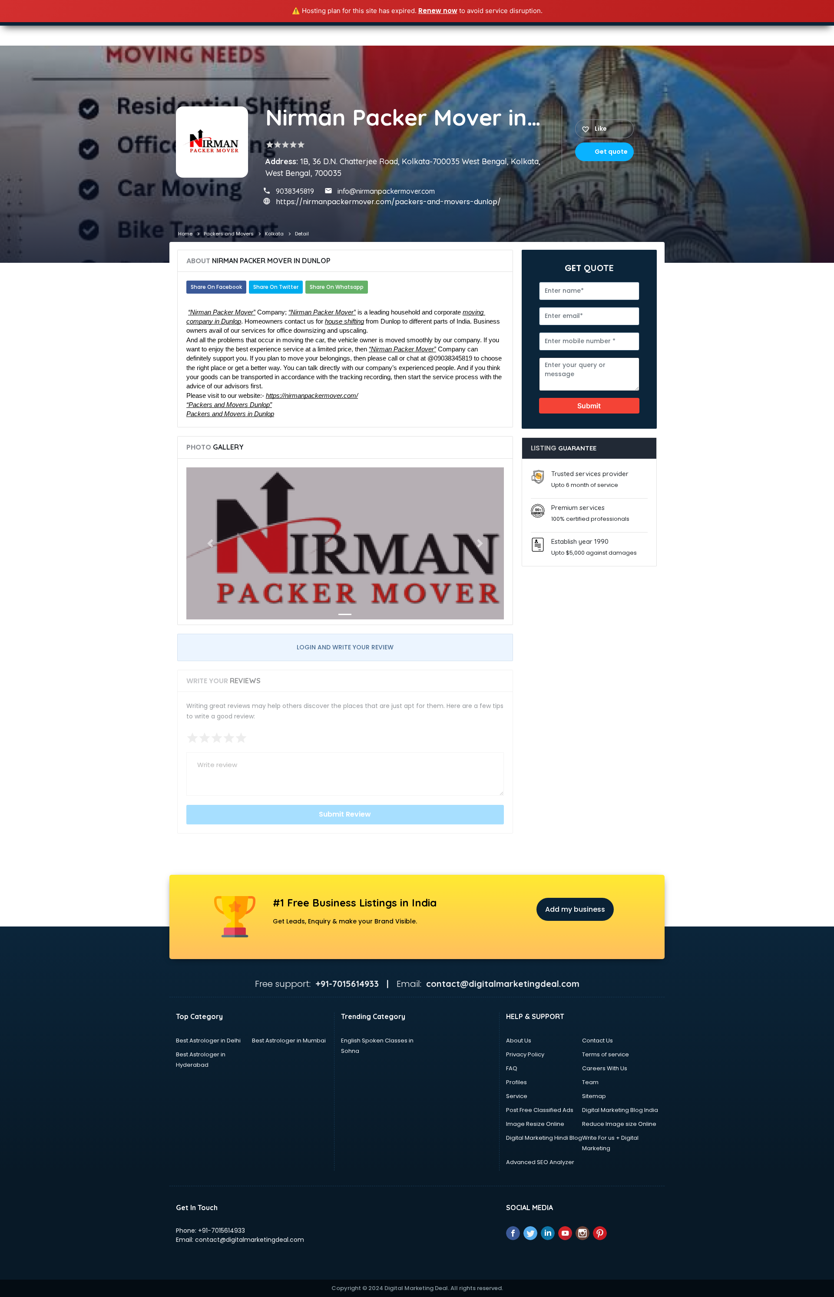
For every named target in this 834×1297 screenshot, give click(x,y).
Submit (589, 405)
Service (516, 1096)
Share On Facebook (216, 287)
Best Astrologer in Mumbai (289, 1040)
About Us (518, 1040)
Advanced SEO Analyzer (540, 1162)
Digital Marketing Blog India (620, 1110)
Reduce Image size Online (619, 1124)
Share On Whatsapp (337, 287)
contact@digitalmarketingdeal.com (249, 1239)
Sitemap (594, 1096)
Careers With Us (604, 1068)
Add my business (575, 909)
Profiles (516, 1082)
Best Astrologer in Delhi (208, 1040)
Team (590, 1082)
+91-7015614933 (221, 1230)
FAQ (511, 1068)
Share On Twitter (275, 287)
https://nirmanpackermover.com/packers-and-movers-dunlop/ (388, 202)
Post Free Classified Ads (539, 1110)
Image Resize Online (535, 1124)
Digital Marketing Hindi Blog (544, 1138)
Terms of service (605, 1054)
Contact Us (597, 1040)
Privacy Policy (525, 1054)
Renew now (437, 10)
